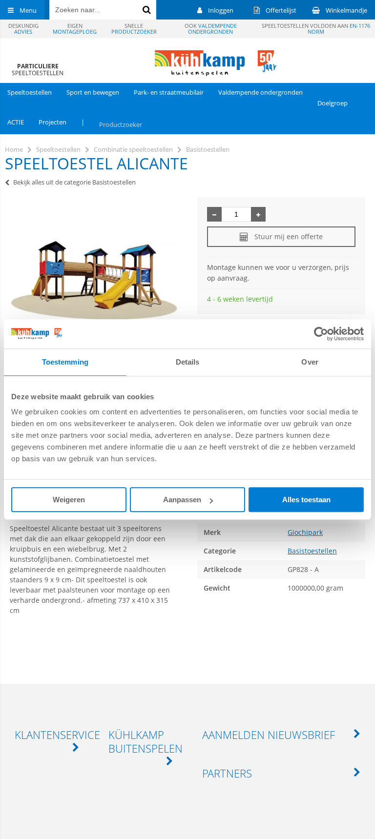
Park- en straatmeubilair (169, 92)
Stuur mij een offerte (288, 236)
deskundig (23, 28)
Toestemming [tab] (65, 362)
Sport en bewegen (92, 92)
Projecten (52, 122)
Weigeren (69, 499)
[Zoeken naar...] (146, 10)
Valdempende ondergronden (260, 92)
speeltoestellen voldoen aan (316, 28)
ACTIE (15, 122)
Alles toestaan (306, 499)
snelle (134, 28)
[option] (94, 280)
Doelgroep (332, 103)
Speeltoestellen (29, 92)
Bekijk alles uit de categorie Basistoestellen (74, 182)
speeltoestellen (37, 69)
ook (211, 28)
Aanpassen (182, 499)
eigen (75, 28)
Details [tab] (188, 362)
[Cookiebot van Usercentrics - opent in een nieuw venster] (321, 334)
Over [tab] (309, 362)
